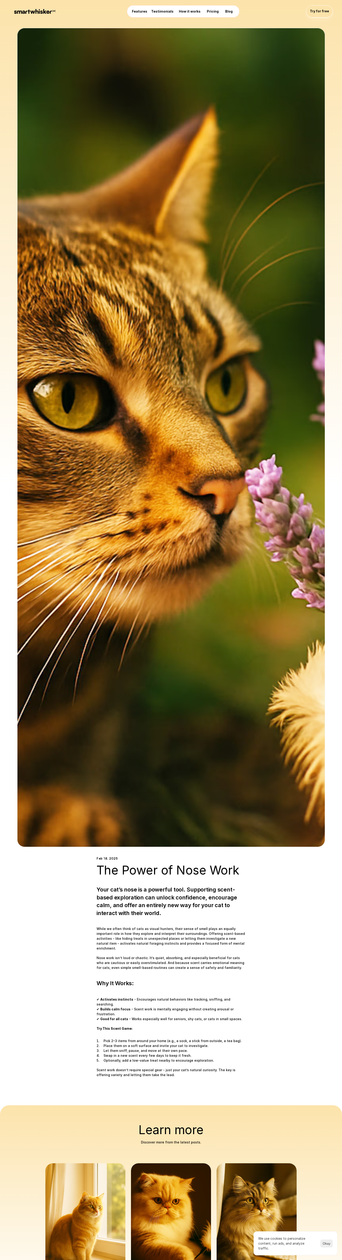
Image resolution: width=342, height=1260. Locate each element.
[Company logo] (34, 11)
